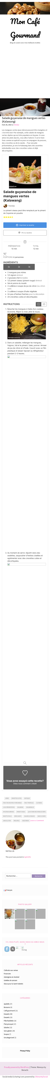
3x (29, 266)
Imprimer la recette (26, 225)
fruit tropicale (28, 803)
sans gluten (7, 820)
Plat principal (8, 1024)
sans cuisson (42, 816)
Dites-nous (17, 783)
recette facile (7, 816)
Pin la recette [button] (26, 233)
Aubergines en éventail (11, 977)
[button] (4, 217)
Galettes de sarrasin (10, 980)
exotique (27, 798)
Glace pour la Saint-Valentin (13, 984)
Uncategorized (9, 1037)
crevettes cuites (16, 798)
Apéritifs (27, 857)
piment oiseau (21, 812)
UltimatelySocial (41, 1076)
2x (19, 266)
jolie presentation (8, 807)
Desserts (6, 1014)
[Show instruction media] (38, 304)
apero (7, 798)
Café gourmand (9, 1011)
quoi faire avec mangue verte (37, 812)
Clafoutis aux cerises (11, 970)
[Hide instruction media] (44, 304)
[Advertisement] (25, 72)
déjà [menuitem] (36, 148)
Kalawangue (30, 807)
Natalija (16, 125)
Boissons (7, 1007)
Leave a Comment (37, 820)
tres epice (16, 820)
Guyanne (39, 803)
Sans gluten (8, 1031)
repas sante (17, 816)
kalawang (20, 807)
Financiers (7, 974)
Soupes (6, 1034)
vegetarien (25, 820)
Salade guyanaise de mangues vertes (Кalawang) (23, 119)
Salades (6, 1027)
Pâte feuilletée (8, 1021)
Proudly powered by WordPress (16, 1067)
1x (9, 266)
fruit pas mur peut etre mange (12, 803)
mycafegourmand (8, 812)
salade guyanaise (29, 816)
